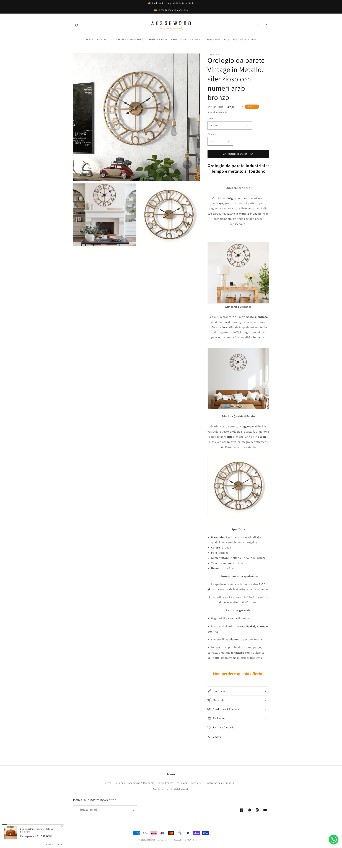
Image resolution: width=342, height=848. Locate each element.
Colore (211, 118)
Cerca (108, 782)
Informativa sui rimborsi (220, 782)
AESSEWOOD (151, 840)
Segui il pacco (165, 782)
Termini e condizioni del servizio (171, 789)
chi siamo (182, 782)
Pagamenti (197, 782)
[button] (77, 25)
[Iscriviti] (133, 810)
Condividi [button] (217, 736)
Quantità (212, 134)
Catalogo (120, 782)
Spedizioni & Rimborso (141, 782)
